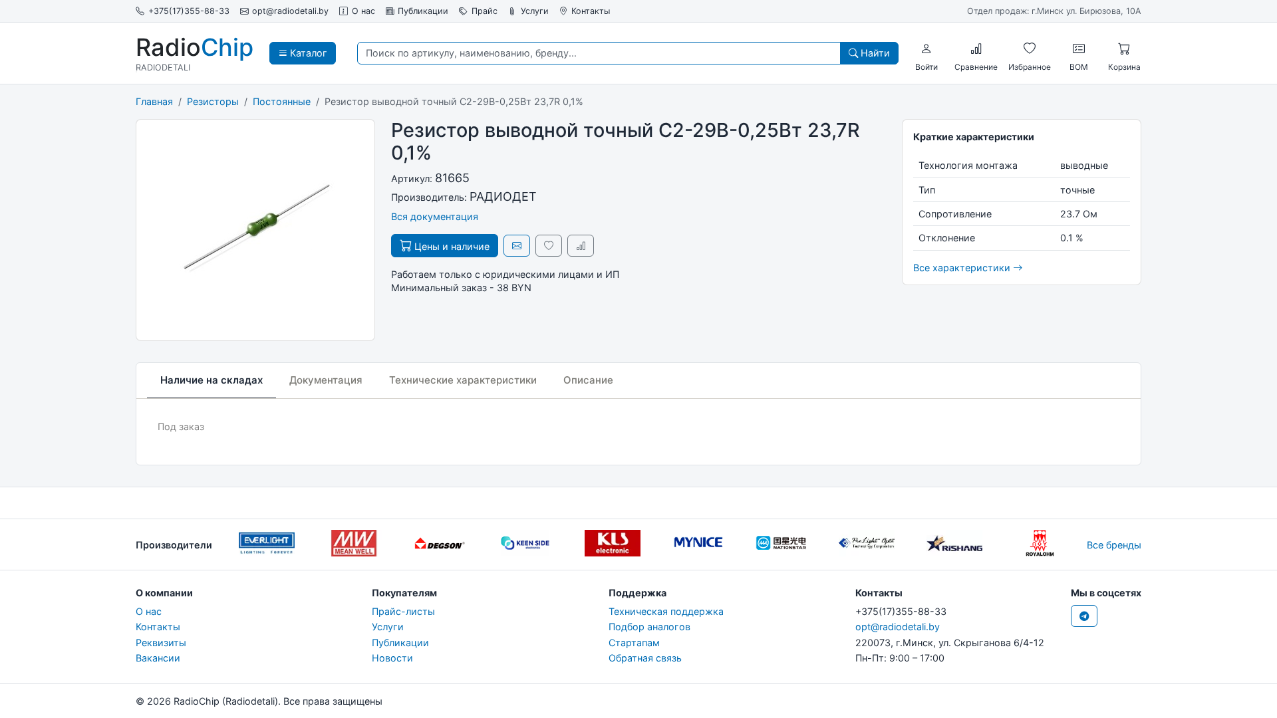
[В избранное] (548, 246)
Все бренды (1114, 544)
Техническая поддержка (666, 611)
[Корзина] (1124, 48)
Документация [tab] (325, 380)
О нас (363, 11)
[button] (926, 48)
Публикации (423, 11)
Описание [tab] (588, 380)
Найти (874, 53)
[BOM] (1079, 48)
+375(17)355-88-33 (188, 11)
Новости (392, 657)
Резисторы (213, 101)
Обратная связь (645, 657)
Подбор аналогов (649, 626)
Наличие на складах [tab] (211, 380)
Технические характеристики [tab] (463, 380)
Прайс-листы (403, 611)
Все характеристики (963, 267)
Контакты (590, 11)
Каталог (307, 53)
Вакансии (158, 657)
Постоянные (282, 101)
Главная (154, 101)
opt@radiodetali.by (290, 11)
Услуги (535, 11)
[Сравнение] (976, 48)
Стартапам (634, 642)
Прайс (484, 11)
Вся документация (434, 216)
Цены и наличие (451, 246)
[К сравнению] (580, 246)
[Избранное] (1030, 48)
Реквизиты (161, 642)
